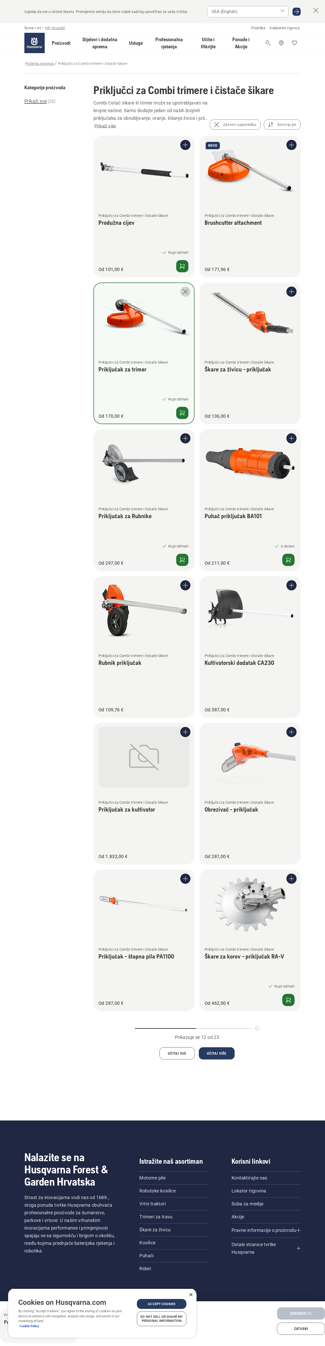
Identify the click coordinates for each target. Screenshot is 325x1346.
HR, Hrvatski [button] (55, 28)
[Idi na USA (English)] (296, 12)
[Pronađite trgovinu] (281, 43)
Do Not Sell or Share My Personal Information (161, 1319)
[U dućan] (288, 560)
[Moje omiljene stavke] (294, 43)
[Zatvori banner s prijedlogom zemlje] (316, 10)
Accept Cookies (161, 1304)
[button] (61, 43)
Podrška (258, 28)
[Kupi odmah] (182, 266)
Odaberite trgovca (284, 28)
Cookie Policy (29, 1326)
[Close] (191, 1295)
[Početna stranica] (34, 43)
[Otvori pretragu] (268, 43)
